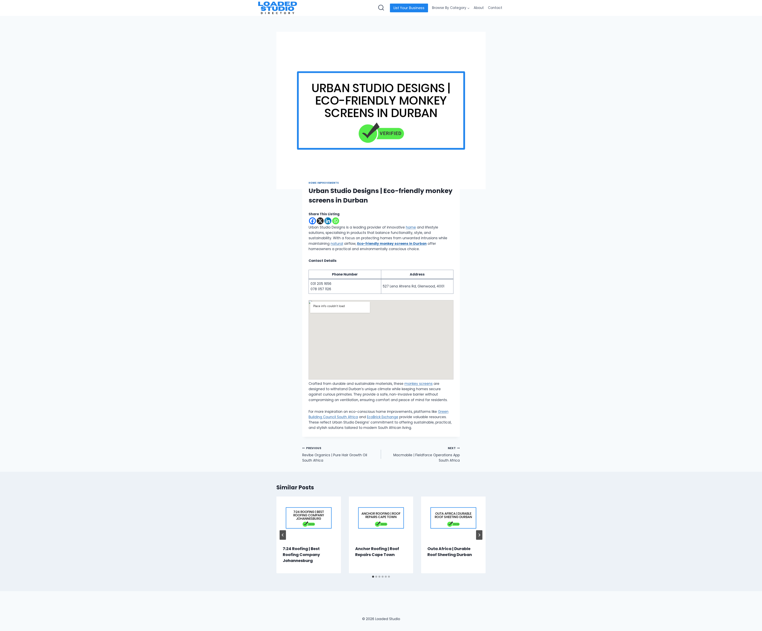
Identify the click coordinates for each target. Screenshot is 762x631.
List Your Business (409, 7)
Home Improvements (324, 182)
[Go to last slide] (283, 535)
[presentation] (308, 518)
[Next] (479, 535)
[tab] (373, 577)
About (479, 7)
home (411, 227)
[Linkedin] (327, 220)
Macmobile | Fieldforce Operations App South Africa (426, 454)
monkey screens (418, 383)
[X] (320, 220)
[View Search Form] (381, 8)
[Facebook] (312, 220)
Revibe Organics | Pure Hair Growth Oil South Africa (334, 454)
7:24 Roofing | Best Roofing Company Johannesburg (301, 554)
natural (337, 243)
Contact (495, 7)
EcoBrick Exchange (382, 417)
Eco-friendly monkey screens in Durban (392, 243)
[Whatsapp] (335, 220)
